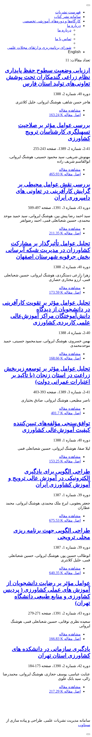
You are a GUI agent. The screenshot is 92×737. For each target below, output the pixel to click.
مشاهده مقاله (70, 110)
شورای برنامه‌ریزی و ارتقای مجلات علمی (39, 48)
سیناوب (84, 725)
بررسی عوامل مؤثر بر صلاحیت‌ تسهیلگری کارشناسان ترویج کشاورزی (54, 131)
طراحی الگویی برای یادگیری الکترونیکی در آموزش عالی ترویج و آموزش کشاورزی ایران (49, 478)
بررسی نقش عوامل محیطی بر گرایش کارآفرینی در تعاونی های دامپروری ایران (53, 191)
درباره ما (74, 26)
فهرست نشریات (68, 12)
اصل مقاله (65, 115)
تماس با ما (63, 39)
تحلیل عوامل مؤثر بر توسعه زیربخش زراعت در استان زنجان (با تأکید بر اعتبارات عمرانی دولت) (47, 375)
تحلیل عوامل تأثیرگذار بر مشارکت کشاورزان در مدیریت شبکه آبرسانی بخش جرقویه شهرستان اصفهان (48, 250)
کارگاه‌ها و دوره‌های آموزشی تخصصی (52, 21)
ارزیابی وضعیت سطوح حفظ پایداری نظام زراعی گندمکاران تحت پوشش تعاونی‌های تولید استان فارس (47, 77)
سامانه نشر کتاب (67, 17)
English (74, 52)
